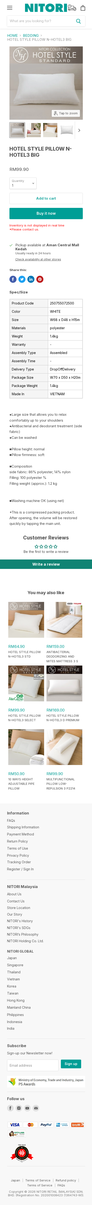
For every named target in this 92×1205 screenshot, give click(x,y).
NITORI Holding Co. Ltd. (25, 941)
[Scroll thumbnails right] (78, 130)
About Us (14, 894)
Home (12, 35)
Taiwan (12, 993)
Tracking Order (19, 862)
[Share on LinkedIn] (30, 279)
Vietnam (13, 979)
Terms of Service (37, 1180)
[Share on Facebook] (13, 279)
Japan (12, 958)
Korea (11, 986)
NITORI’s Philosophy (22, 934)
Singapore (15, 965)
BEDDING (31, 35)
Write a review (46, 564)
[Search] (78, 21)
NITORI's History (20, 921)
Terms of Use (17, 848)
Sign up (71, 1064)
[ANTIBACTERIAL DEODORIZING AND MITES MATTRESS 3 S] (64, 636)
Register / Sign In (20, 869)
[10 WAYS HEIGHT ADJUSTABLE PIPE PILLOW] (26, 764)
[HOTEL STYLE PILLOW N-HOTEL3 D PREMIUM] (64, 700)
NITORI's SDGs (18, 928)
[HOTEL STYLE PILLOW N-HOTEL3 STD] (26, 636)
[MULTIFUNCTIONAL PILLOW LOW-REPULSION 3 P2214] (64, 764)
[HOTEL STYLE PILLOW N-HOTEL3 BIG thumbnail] (17, 130)
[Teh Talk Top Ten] (22, 1164)
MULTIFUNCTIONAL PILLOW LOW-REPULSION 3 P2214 (60, 783)
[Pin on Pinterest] (39, 279)
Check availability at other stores (38, 259)
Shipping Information (23, 827)
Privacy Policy (18, 855)
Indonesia (14, 1022)
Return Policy (17, 841)
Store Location (18, 908)
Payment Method (20, 834)
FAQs (11, 820)
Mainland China (19, 1007)
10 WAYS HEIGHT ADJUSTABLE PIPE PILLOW (21, 783)
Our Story (14, 914)
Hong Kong (16, 1000)
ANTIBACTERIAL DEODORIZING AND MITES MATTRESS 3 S (62, 656)
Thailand (14, 972)
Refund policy (66, 1180)
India (10, 1028)
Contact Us (16, 901)
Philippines (15, 1015)
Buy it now (46, 213)
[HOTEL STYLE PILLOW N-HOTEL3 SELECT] (26, 700)
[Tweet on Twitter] (21, 279)
